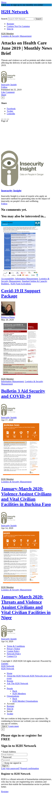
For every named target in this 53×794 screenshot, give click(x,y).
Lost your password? (10, 768)
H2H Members (19, 693)
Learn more (13, 726)
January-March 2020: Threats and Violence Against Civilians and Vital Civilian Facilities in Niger (26, 607)
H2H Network (14, 11)
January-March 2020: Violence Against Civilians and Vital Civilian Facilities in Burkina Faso (26, 496)
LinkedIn (11, 113)
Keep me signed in (13, 763)
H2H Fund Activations (21, 284)
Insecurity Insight (9, 84)
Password (6, 757)
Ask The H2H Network (17, 683)
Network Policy (14, 654)
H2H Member (7, 33)
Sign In (10, 29)
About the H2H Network (18, 676)
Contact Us (12, 656)
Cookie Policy (13, 651)
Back (14, 691)
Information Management (26, 278)
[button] (3, 92)
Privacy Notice (13, 648)
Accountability (7, 278)
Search (4, 19)
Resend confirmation (29, 768)
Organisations (13, 696)
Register (10, 24)
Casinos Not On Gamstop (18, 26)
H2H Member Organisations (25, 701)
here (8, 5)
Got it (4, 726)
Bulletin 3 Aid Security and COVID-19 (23, 393)
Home (9, 673)
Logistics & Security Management (16, 36)
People (10, 688)
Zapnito (4, 663)
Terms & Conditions (16, 646)
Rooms (10, 681)
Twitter (10, 111)
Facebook (11, 108)
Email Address (8, 752)
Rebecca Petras (8, 317)
